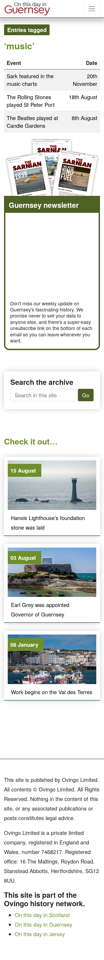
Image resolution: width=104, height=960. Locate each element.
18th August (83, 97)
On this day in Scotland (42, 915)
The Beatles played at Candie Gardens (32, 121)
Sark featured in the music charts (30, 79)
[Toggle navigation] (91, 8)
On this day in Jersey (40, 934)
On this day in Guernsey (43, 924)
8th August (84, 118)
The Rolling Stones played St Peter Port (31, 100)
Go (85, 395)
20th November (85, 79)
